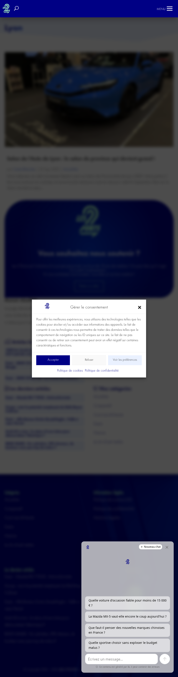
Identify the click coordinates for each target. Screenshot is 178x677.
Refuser (89, 360)
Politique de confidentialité (102, 370)
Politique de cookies (70, 370)
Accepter (53, 360)
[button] (139, 307)
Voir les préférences (125, 360)
